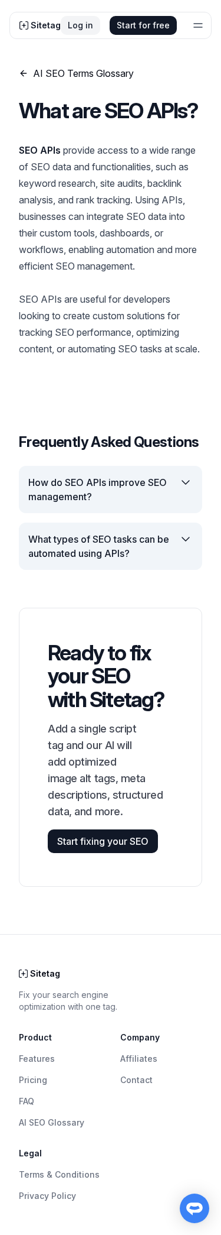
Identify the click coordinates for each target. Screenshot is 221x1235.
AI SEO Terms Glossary (83, 73)
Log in (80, 25)
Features (37, 1059)
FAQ (26, 1101)
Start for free (143, 25)
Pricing (33, 1080)
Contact (136, 1080)
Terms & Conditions (59, 1174)
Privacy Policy (47, 1196)
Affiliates (138, 1059)
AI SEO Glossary (51, 1122)
